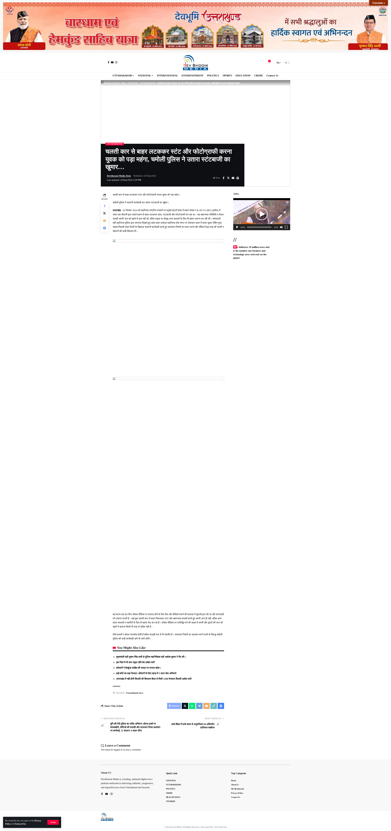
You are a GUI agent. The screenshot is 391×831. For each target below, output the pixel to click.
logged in (117, 749)
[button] (53, 822)
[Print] (238, 178)
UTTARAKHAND (114, 144)
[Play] (237, 227)
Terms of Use (20, 824)
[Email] (233, 178)
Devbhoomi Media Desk (119, 176)
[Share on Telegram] (199, 706)
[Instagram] (116, 62)
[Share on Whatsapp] (192, 706)
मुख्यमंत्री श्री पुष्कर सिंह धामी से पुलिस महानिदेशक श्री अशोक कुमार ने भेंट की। (151, 656)
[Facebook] (108, 62)
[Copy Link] (213, 706)
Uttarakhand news (134, 693)
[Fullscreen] (286, 227)
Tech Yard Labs (220, 827)
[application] (261, 214)
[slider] (259, 227)
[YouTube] (112, 62)
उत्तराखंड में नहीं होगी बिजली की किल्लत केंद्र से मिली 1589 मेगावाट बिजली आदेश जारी (154, 678)
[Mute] (281, 227)
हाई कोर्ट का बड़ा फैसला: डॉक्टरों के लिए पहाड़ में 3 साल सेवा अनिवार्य (146, 673)
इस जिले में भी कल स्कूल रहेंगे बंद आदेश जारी (135, 662)
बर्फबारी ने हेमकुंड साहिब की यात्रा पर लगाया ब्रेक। (138, 667)
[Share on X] (228, 178)
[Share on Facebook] (223, 178)
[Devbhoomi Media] (195, 62)
